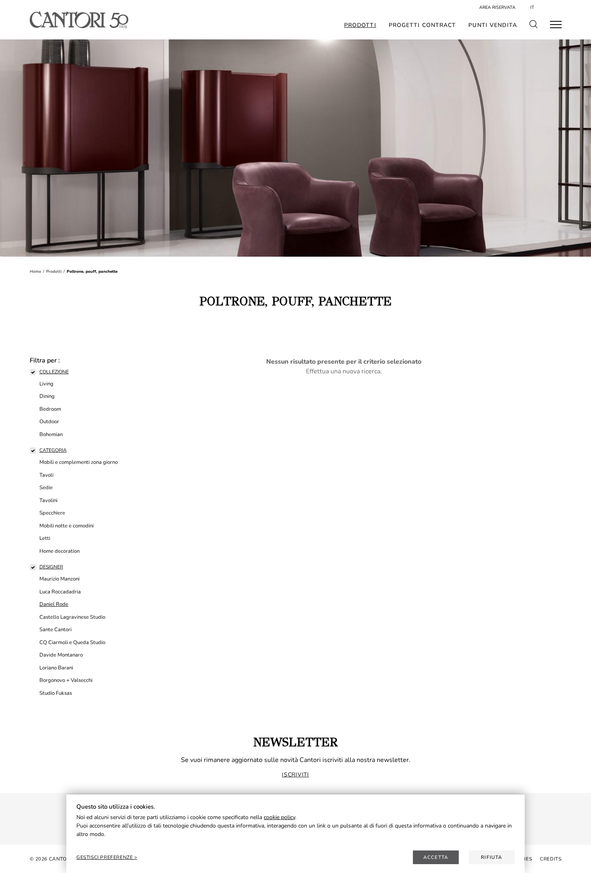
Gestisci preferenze (105, 857)
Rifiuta (491, 857)
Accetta (435, 857)
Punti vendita (492, 25)
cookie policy (279, 817)
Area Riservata (497, 7)
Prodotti (360, 25)
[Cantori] (79, 19)
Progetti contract (422, 25)
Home (35, 271)
